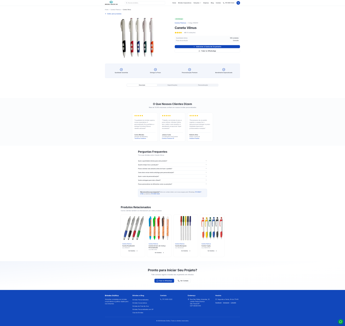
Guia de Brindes (138, 313)
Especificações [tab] (172, 85)
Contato (218, 3)
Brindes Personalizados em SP (143, 309)
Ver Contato (184, 281)
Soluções (196, 3)
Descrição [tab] (142, 85)
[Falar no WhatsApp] (340, 321)
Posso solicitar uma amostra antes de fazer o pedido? (155, 168)
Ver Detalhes (131, 251)
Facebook (218, 302)
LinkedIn (233, 302)
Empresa (206, 3)
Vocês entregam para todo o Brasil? (149, 180)
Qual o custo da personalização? (148, 176)
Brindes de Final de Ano (141, 306)
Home (174, 3)
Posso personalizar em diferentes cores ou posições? (155, 184)
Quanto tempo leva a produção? (148, 165)
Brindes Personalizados (141, 300)
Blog (212, 3)
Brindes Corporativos (184, 3)
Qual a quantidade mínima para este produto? (152, 161)
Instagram (226, 302)
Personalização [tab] (203, 85)
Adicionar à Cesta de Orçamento (208, 47)
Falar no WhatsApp (208, 51)
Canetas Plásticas (115, 9)
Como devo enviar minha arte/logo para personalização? (156, 172)
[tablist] (172, 85)
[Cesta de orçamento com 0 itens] (238, 3)
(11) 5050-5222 (229, 3)
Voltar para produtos (114, 14)
